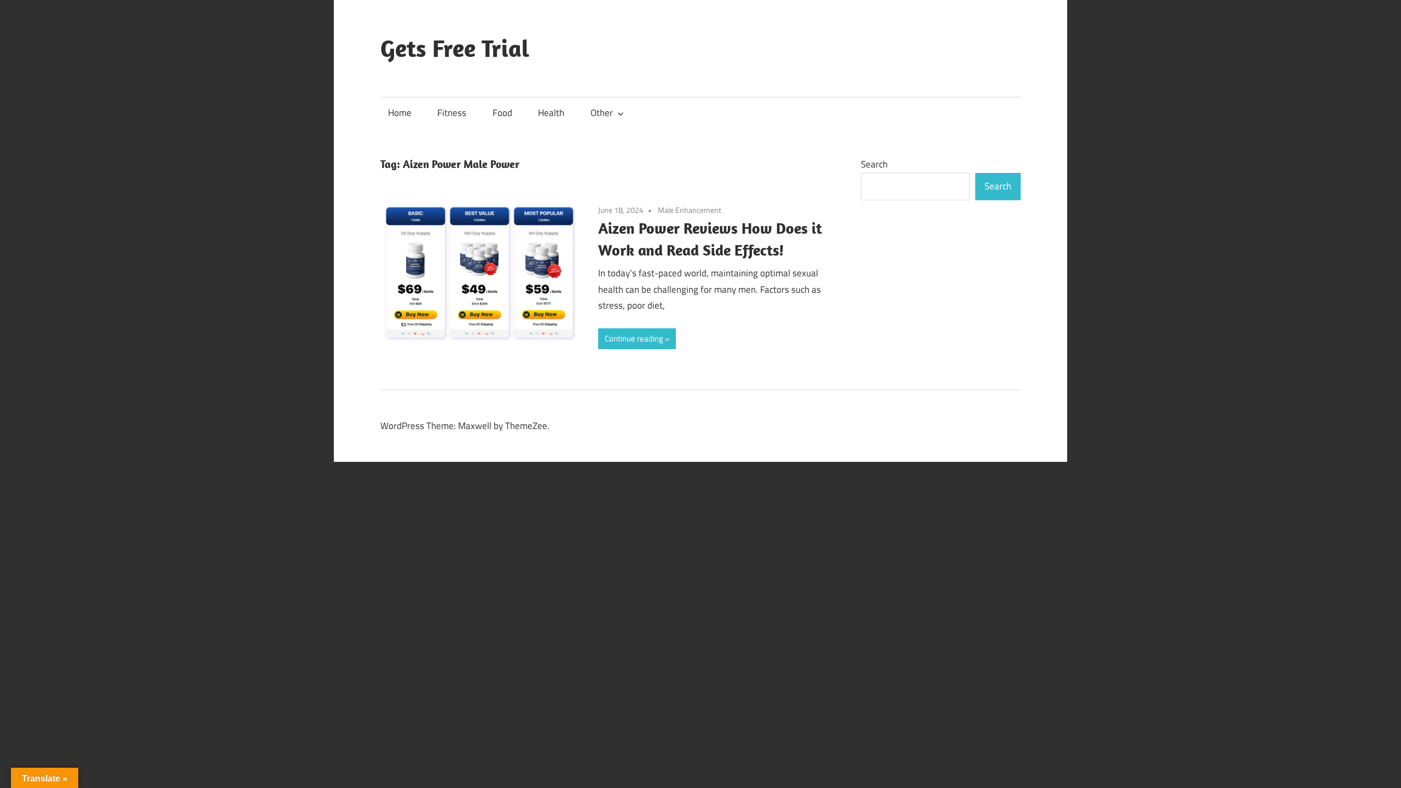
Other (601, 113)
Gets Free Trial (454, 48)
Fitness (451, 113)
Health (551, 113)
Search (874, 164)
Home (400, 113)
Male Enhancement (689, 210)
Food (502, 113)
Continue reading (634, 338)
